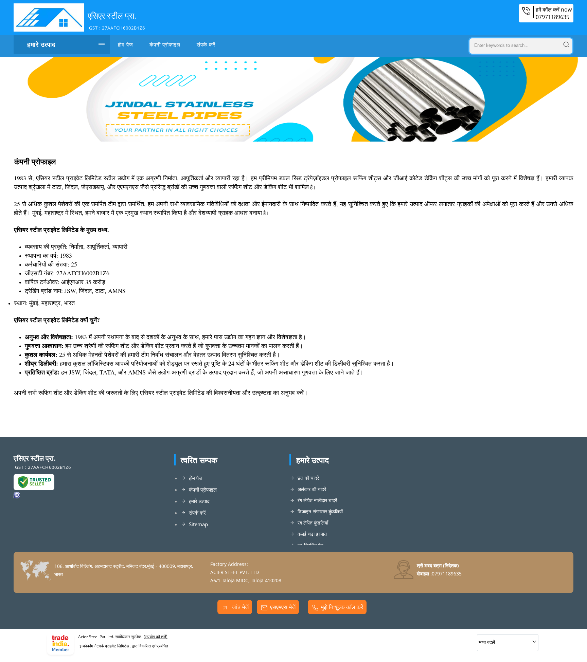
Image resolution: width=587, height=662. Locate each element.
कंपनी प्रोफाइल (164, 44)
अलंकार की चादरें (312, 489)
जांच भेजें (240, 607)
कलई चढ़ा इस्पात (312, 534)
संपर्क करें (206, 44)
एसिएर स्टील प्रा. (116, 20)
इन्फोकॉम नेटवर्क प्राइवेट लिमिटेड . (105, 646)
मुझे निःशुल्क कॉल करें (342, 607)
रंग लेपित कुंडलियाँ (313, 522)
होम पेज (125, 44)
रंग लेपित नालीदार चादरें (317, 500)
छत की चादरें (308, 478)
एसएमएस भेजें (283, 607)
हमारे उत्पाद (41, 44)
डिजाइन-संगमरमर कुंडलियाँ (320, 511)
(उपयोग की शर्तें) (155, 637)
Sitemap (198, 524)
